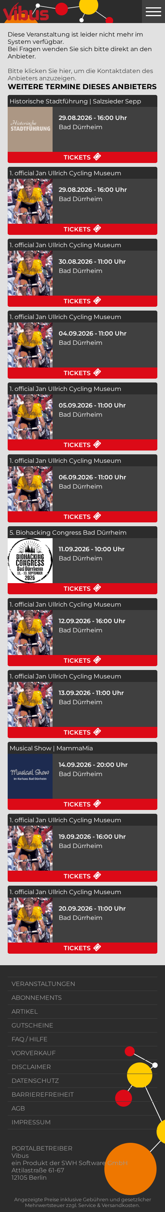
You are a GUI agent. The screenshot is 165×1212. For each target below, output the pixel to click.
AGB (18, 1108)
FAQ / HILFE (30, 1039)
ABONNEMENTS (37, 997)
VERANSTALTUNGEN (43, 984)
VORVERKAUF (34, 1053)
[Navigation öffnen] (153, 11)
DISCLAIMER (31, 1067)
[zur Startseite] (26, 11)
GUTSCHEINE (32, 1025)
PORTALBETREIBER (42, 1148)
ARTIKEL (25, 1011)
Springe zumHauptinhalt (7, 7)
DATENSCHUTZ (35, 1080)
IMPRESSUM (31, 1122)
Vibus (20, 1155)
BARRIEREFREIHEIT (43, 1094)
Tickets (110, 157)
